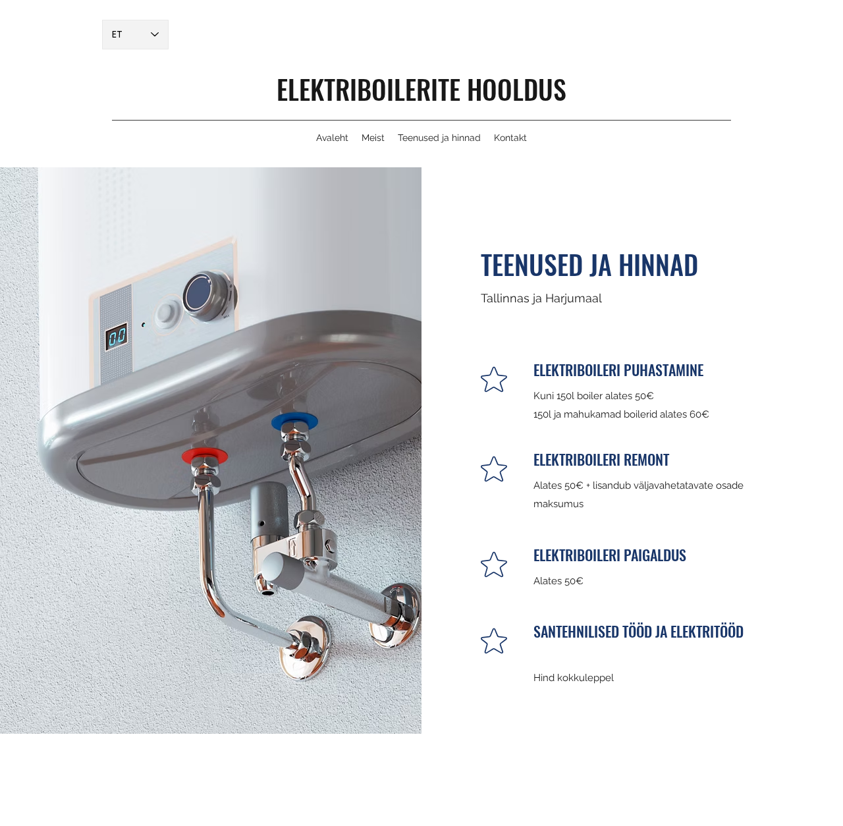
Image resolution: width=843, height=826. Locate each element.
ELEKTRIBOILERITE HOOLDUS (421, 89)
